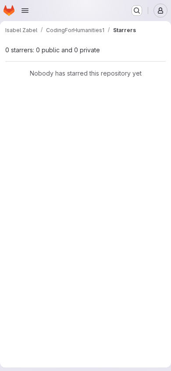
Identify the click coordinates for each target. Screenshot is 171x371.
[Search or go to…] (137, 10)
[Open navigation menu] (25, 11)
